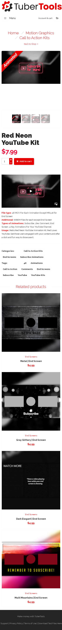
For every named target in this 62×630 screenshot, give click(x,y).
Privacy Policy (16, 623)
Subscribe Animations (31, 257)
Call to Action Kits (35, 37)
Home (13, 33)
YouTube (22, 275)
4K (25, 263)
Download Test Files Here (50, 623)
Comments (27, 269)
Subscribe (8, 275)
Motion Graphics (40, 33)
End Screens (9, 257)
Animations (37, 263)
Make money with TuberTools (31, 616)
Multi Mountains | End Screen (31, 597)
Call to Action (10, 269)
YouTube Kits (38, 275)
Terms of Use (30, 623)
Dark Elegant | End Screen (31, 519)
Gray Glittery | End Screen (31, 440)
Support (4, 623)
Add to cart (26, 161)
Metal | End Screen (31, 361)
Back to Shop (30, 44)
